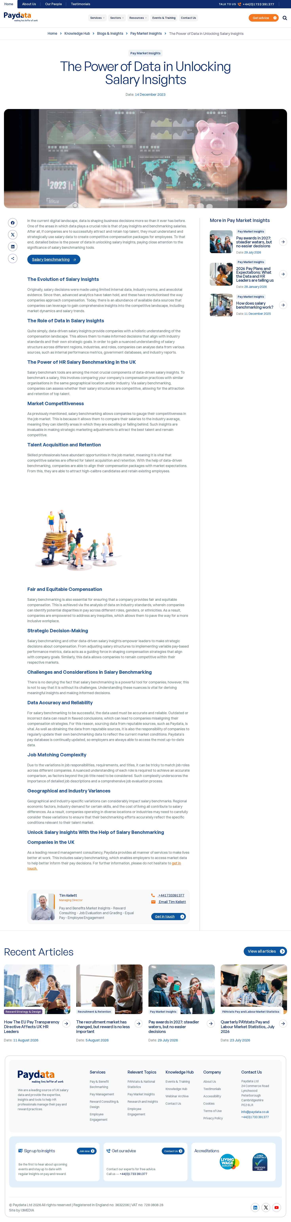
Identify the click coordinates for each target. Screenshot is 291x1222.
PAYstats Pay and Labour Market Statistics (250, 1011)
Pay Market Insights (146, 33)
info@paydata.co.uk (255, 1111)
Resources (136, 18)
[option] (37, 1004)
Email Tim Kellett (172, 902)
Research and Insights (142, 1101)
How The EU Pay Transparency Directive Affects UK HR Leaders (31, 1026)
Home (52, 33)
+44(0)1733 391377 (258, 4)
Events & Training (163, 18)
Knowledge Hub (77, 33)
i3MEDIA (27, 1210)
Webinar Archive (177, 1096)
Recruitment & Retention (94, 1011)
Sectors (115, 18)
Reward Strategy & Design (23, 1011)
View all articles (262, 951)
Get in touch (165, 916)
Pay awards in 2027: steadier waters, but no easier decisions (254, 241)
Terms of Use (212, 1111)
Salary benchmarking (50, 259)
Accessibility (212, 1096)
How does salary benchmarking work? (254, 305)
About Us (29, 4)
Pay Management (102, 1094)
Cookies (209, 1103)
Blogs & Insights (110, 33)
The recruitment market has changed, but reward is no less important (103, 1026)
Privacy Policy (213, 1118)
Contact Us (188, 18)
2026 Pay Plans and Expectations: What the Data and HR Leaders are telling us (255, 274)
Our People (53, 4)
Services (96, 18)
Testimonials (80, 4)
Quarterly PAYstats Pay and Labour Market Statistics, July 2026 (247, 1026)
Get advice (261, 18)
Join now (84, 1151)
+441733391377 (171, 895)
